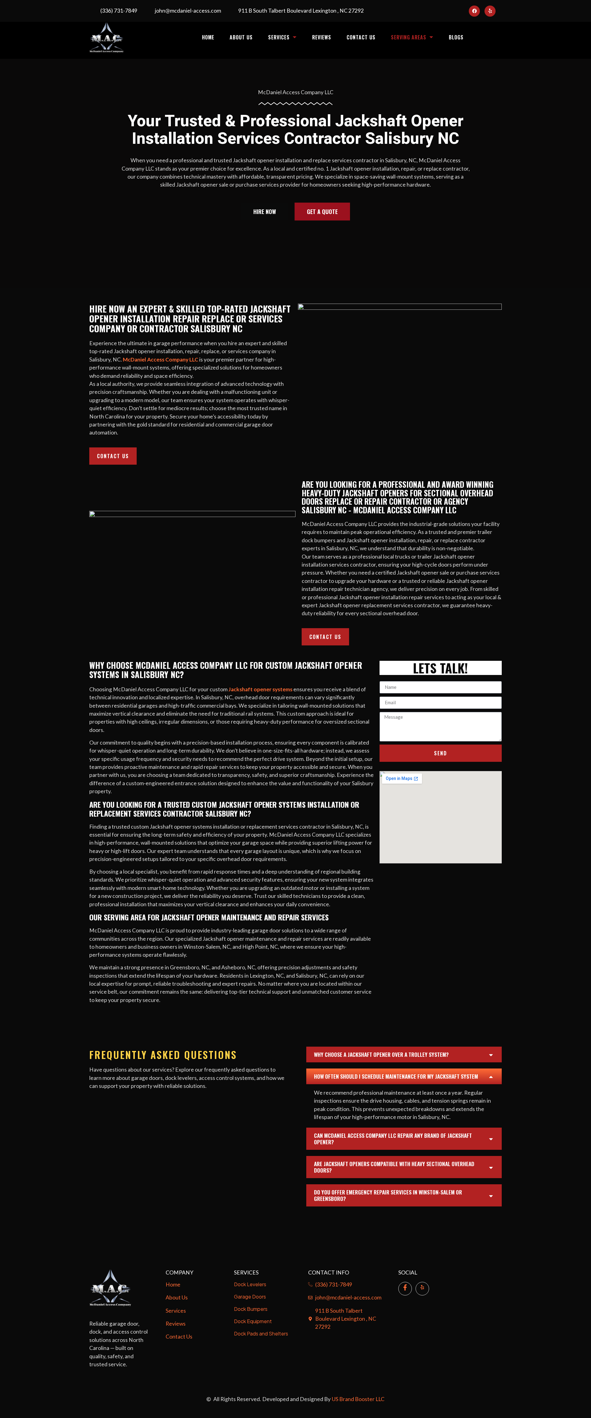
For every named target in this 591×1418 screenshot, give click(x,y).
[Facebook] (474, 11)
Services (279, 37)
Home (208, 37)
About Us (241, 37)
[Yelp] (490, 11)
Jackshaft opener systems (260, 689)
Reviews (321, 37)
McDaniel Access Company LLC (160, 359)
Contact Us (361, 37)
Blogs (456, 37)
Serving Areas (408, 37)
